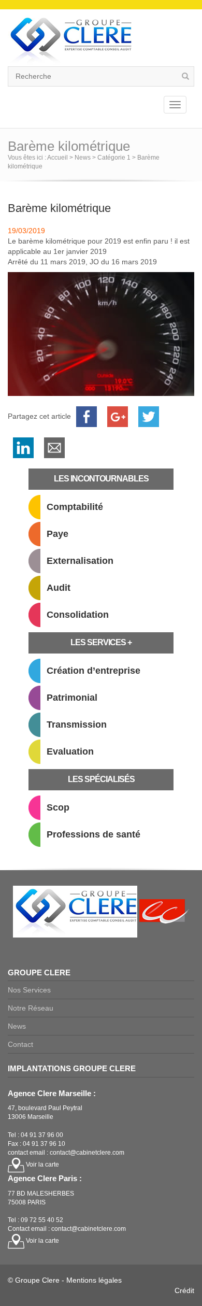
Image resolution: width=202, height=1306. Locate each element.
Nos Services (29, 990)
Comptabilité (75, 507)
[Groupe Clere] (70, 40)
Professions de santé (93, 834)
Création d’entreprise (93, 670)
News (17, 1026)
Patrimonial (72, 697)
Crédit (184, 1290)
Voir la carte (41, 1164)
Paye (57, 534)
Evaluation (70, 751)
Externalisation (80, 561)
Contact (20, 1044)
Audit (58, 588)
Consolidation (78, 614)
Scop (58, 807)
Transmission (77, 724)
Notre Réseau (30, 1008)
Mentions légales (94, 1280)
